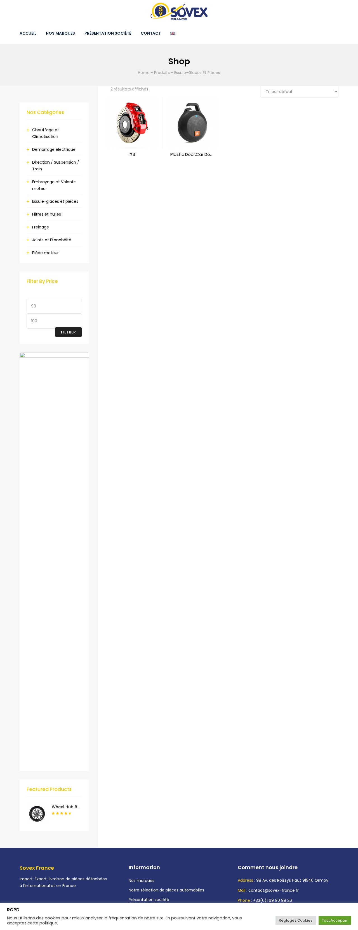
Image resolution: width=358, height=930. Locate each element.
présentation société (107, 33)
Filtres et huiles (46, 214)
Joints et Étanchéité (51, 240)
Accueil (28, 33)
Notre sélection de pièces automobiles (166, 890)
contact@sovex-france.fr (273, 890)
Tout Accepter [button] (335, 920)
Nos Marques (60, 33)
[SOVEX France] (179, 11)
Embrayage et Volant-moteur (54, 185)
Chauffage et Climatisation (45, 133)
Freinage (40, 227)
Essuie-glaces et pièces (55, 201)
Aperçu (132, 160)
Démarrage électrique (54, 149)
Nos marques (141, 880)
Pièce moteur (45, 253)
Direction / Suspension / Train (55, 165)
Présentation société (149, 899)
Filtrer (68, 332)
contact (151, 33)
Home (144, 72)
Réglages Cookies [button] (295, 920)
